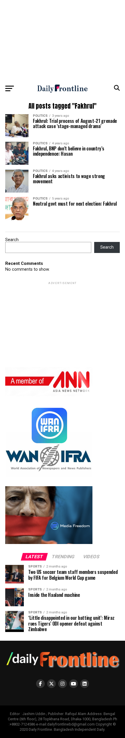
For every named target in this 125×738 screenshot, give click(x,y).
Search (12, 239)
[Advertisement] (62, 40)
